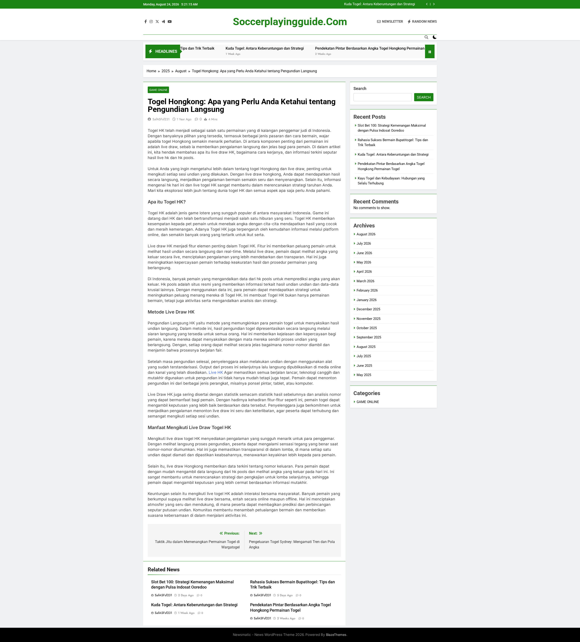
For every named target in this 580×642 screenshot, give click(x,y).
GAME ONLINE (158, 90)
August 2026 (366, 234)
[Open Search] (426, 37)
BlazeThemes (336, 635)
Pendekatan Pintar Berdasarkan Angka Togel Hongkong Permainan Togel (351, 48)
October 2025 (367, 328)
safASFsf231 (160, 119)
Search (359, 88)
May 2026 (364, 262)
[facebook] (145, 21)
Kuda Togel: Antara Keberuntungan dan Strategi (379, 4)
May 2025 (364, 375)
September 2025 (369, 337)
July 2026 (364, 243)
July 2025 (364, 356)
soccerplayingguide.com (290, 22)
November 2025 (368, 319)
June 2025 (364, 366)
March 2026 (365, 281)
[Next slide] (434, 4)
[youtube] (169, 21)
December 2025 (368, 309)
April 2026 (364, 272)
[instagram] (151, 21)
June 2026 (364, 253)
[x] (157, 21)
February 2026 (367, 290)
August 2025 (366, 347)
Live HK (216, 372)
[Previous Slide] (427, 4)
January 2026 (367, 300)
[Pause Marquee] (430, 51)
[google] (163, 21)
